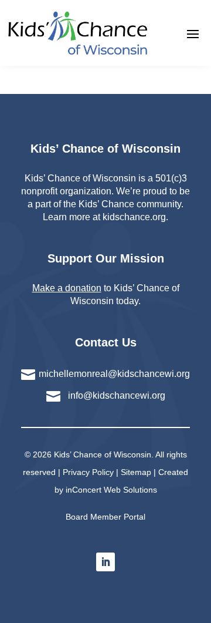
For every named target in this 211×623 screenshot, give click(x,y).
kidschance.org (134, 217)
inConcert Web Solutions (111, 489)
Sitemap (136, 472)
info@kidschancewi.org (116, 395)
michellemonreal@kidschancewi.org (114, 374)
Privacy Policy (88, 472)
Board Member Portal (105, 516)
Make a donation (66, 288)
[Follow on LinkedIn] (105, 562)
